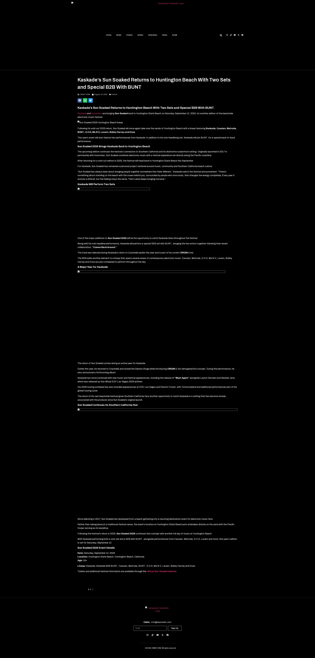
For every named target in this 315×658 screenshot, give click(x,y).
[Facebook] (242, 35)
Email (174, 35)
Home (108, 35)
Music (118, 35)
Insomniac (96, 113)
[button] (80, 100)
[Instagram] (227, 35)
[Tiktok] (231, 35)
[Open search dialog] (221, 35)
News (164, 35)
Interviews (152, 35)
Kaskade (82, 113)
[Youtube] (234, 35)
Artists (140, 35)
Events (129, 35)
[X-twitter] (238, 35)
